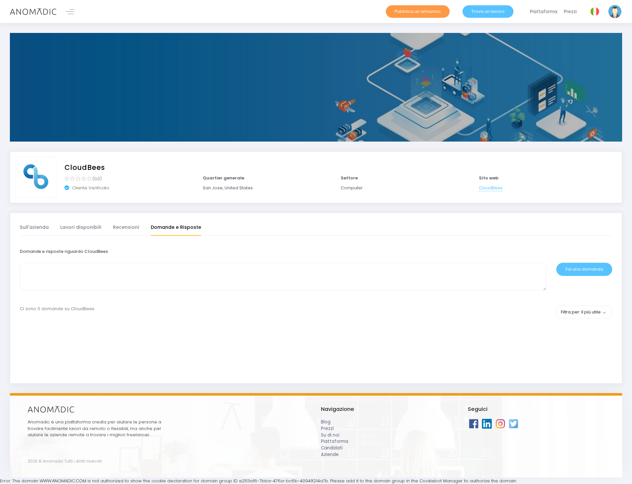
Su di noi (330, 435)
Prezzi (327, 428)
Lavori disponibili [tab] (80, 227)
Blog (325, 422)
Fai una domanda (584, 269)
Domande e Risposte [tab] (176, 227)
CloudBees (491, 188)
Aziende (330, 454)
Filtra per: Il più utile (581, 312)
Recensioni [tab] (126, 227)
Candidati (332, 448)
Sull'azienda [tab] (34, 227)
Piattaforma (334, 441)
